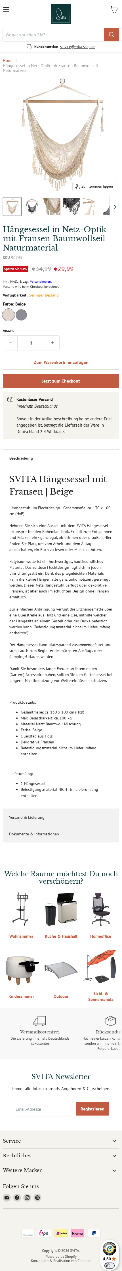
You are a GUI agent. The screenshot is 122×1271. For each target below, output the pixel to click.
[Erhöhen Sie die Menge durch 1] (52, 342)
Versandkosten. (41, 281)
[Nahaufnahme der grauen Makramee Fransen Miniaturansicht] (72, 206)
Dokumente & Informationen (34, 834)
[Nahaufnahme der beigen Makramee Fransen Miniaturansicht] (52, 206)
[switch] (109, 1266)
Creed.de (84, 1260)
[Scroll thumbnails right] (114, 206)
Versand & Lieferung (27, 817)
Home (8, 60)
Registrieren (92, 1109)
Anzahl (8, 330)
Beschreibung (21, 458)
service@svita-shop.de (77, 46)
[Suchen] (111, 34)
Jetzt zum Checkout (61, 381)
